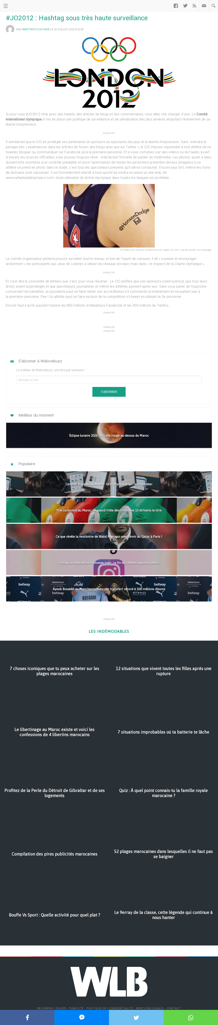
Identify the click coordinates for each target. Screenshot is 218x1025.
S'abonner (109, 392)
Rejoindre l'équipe (51, 1008)
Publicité (76, 1008)
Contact (174, 1008)
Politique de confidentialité (109, 1008)
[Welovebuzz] (19, 6)
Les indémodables (109, 631)
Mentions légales (150, 1008)
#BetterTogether (36, 29)
